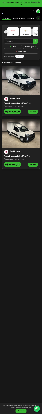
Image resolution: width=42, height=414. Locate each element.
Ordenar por (29, 47)
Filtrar (14, 47)
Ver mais (33, 112)
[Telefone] (34, 11)
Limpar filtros (22, 52)
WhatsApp (38, 11)
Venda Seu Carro (18, 18)
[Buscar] (35, 41)
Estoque (6, 18)
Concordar (21, 411)
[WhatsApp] (37, 409)
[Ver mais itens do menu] (38, 18)
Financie (30, 18)
